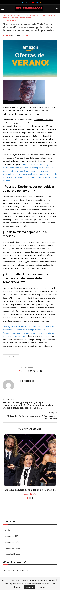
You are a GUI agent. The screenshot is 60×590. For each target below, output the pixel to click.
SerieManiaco (16, 35)
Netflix (7, 530)
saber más (41, 587)
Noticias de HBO (11, 536)
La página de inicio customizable (16, 570)
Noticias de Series (15, 15)
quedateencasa (11, 356)
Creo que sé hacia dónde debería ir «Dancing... (30, 490)
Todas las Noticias (12, 554)
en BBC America (18, 336)
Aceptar (29, 587)
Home (4, 15)
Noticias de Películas (13, 542)
